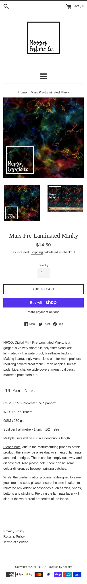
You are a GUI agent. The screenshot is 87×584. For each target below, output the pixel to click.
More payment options (43, 312)
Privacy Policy (13, 531)
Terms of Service (15, 542)
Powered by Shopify (60, 567)
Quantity (44, 265)
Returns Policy (14, 536)
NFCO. (42, 567)
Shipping (37, 252)
